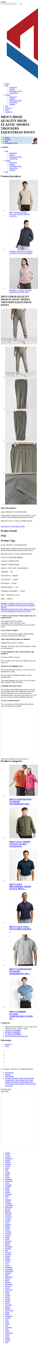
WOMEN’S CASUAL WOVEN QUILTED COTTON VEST (20, 291)
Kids (6, 106)
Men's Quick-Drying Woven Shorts (19, 1083)
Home (7, 84)
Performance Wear (15, 91)
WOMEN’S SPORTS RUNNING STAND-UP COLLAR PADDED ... (21, 253)
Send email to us (6, 526)
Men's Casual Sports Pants (24, 1080)
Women (7, 95)
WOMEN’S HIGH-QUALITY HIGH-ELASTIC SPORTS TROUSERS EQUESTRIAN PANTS (18, 605)
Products (8, 139)
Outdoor (12, 89)
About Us (8, 108)
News (7, 110)
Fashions (12, 104)
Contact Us (9, 112)
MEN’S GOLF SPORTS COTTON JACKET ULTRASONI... (20, 844)
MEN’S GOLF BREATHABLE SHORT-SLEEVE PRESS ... (20, 886)
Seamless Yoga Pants (12, 1078)
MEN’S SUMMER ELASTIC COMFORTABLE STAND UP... (21, 1015)
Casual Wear (13, 93)
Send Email (5, 1091)
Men (6, 85)
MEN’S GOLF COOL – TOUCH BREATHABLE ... (20, 929)
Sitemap (7, 1074)
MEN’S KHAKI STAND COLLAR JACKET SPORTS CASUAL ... (19, 214)
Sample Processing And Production (17, 1082)
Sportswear (13, 87)
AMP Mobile (9, 1076)
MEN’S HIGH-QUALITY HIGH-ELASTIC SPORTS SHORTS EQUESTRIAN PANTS (18, 610)
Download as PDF (18, 526)
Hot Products (9, 1072)
